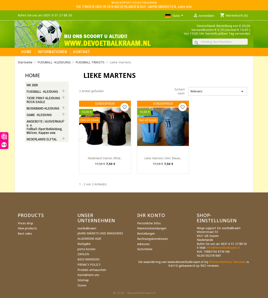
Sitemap (83, 280)
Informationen (52, 51)
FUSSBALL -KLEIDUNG (42, 92)
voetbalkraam (86, 228)
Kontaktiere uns (88, 275)
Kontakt (81, 51)
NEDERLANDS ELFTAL (42, 139)
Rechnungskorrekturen (152, 239)
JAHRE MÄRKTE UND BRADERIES (100, 233)
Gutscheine (144, 249)
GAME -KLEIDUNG (39, 115)
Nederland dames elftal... (105, 158)
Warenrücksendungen (151, 228)
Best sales (25, 233)
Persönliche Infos (149, 223)
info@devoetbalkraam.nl (223, 248)
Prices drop (25, 223)
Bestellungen (146, 233)
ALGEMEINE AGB (89, 238)
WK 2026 (32, 85)
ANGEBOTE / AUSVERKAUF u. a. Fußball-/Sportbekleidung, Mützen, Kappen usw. (45, 127)
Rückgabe (84, 244)
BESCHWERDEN (88, 259)
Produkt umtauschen (91, 270)
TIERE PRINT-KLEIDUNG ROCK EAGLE (43, 100)
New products (27, 228)
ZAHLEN (83, 254)
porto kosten (86, 249)
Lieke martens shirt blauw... (163, 158)
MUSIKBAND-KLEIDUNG (43, 108)
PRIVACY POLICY (88, 265)
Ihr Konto (151, 215)
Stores (81, 285)
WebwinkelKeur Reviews (227, 262)
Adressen (143, 244)
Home (26, 51)
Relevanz (217, 91)
